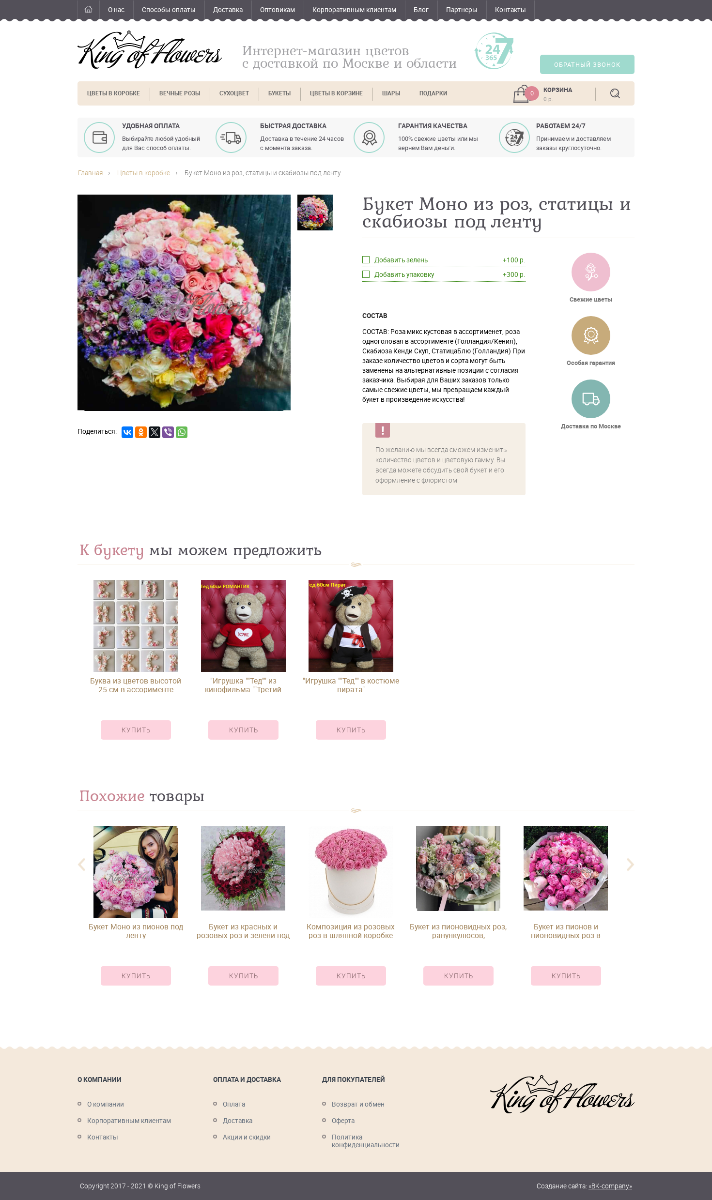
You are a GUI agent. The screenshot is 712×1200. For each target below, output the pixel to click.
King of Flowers (149, 49)
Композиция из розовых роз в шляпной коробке (351, 931)
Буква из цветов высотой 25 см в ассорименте (135, 685)
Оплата (234, 1104)
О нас (116, 9)
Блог (421, 9)
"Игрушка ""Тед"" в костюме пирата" (351, 685)
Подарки (433, 93)
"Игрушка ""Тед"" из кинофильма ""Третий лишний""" (243, 685)
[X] (154, 432)
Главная (88, 11)
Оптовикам (277, 9)
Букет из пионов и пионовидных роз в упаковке (566, 931)
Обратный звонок (587, 65)
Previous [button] (81, 864)
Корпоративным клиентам (354, 9)
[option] (135, 668)
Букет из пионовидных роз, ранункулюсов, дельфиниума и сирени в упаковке (458, 931)
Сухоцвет (234, 93)
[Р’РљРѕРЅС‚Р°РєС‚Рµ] (127, 432)
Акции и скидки (247, 1137)
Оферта (343, 1120)
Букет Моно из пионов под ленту (136, 931)
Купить (136, 730)
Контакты (510, 9)
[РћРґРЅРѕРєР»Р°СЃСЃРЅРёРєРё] (141, 432)
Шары (391, 93)
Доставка (228, 9)
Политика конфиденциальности (366, 1141)
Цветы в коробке (113, 93)
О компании (105, 1104)
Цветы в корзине (336, 93)
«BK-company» (610, 1186)
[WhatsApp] (181, 432)
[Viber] (168, 432)
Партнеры (462, 9)
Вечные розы (179, 93)
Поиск (615, 93)
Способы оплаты (169, 9)
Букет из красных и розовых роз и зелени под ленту (243, 931)
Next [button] (631, 864)
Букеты (279, 93)
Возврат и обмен (358, 1104)
